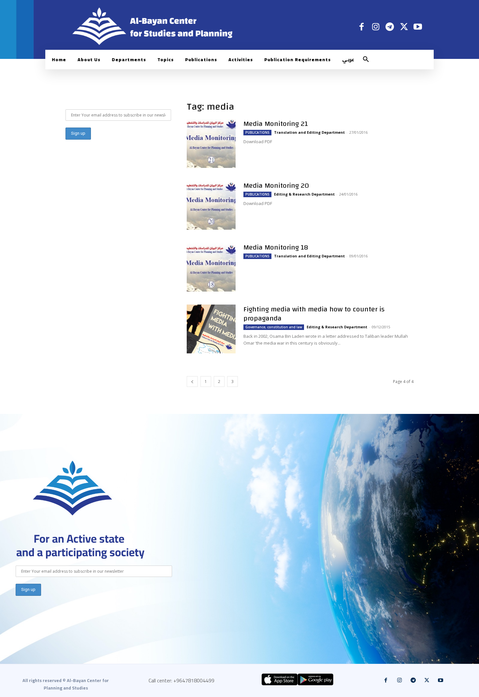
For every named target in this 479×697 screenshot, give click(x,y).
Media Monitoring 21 (275, 123)
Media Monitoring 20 (276, 185)
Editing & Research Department (304, 194)
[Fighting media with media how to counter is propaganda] (211, 329)
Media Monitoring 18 (275, 247)
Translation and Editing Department (309, 132)
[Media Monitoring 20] (211, 205)
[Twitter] (404, 26)
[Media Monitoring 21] (211, 143)
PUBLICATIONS (257, 132)
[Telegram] (390, 26)
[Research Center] (72, 488)
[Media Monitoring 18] (211, 267)
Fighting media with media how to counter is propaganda (314, 314)
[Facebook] (361, 26)
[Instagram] (375, 26)
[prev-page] (192, 381)
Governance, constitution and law (273, 327)
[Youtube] (418, 26)
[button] (366, 59)
